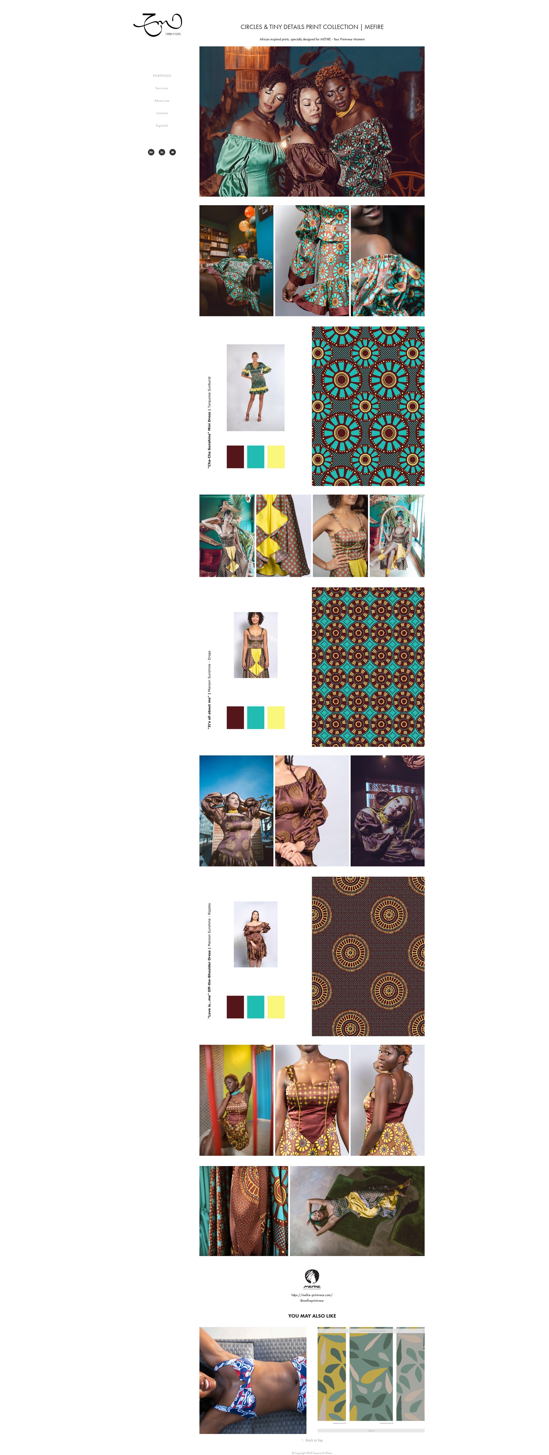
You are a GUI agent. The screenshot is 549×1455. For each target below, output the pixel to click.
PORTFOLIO (162, 76)
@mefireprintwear (312, 1301)
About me (161, 101)
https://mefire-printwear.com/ (312, 1295)
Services (161, 88)
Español (162, 125)
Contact (162, 113)
